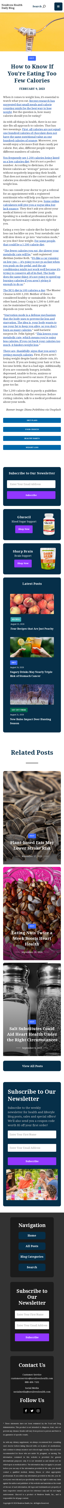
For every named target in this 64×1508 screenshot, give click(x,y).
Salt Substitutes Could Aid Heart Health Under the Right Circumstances (32, 1034)
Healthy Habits (32, 438)
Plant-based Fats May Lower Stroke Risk (32, 845)
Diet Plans (32, 420)
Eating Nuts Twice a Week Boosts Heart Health (32, 938)
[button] (58, 6)
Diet (32, 58)
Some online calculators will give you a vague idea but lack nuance (31, 205)
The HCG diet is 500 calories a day (24, 290)
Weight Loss (32, 448)
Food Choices (32, 429)
